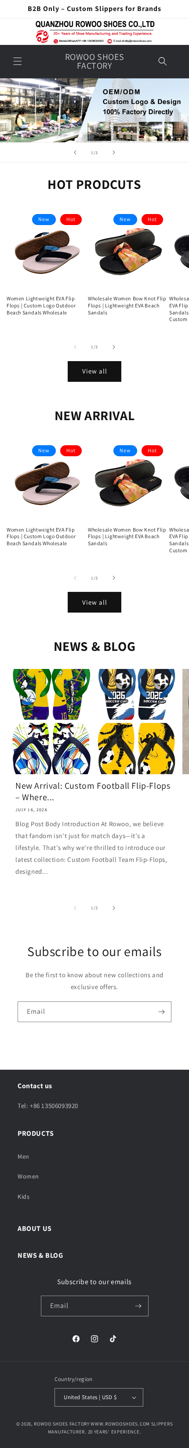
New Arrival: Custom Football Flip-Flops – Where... (92, 791)
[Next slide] (114, 152)
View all (94, 371)
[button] (17, 61)
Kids (23, 1197)
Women (28, 1176)
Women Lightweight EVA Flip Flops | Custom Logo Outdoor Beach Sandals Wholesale (41, 305)
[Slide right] (114, 347)
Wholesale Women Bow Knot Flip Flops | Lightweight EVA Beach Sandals (127, 305)
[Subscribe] (161, 1011)
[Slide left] (75, 347)
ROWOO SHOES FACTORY (61, 1424)
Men (23, 1156)
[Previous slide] (75, 152)
